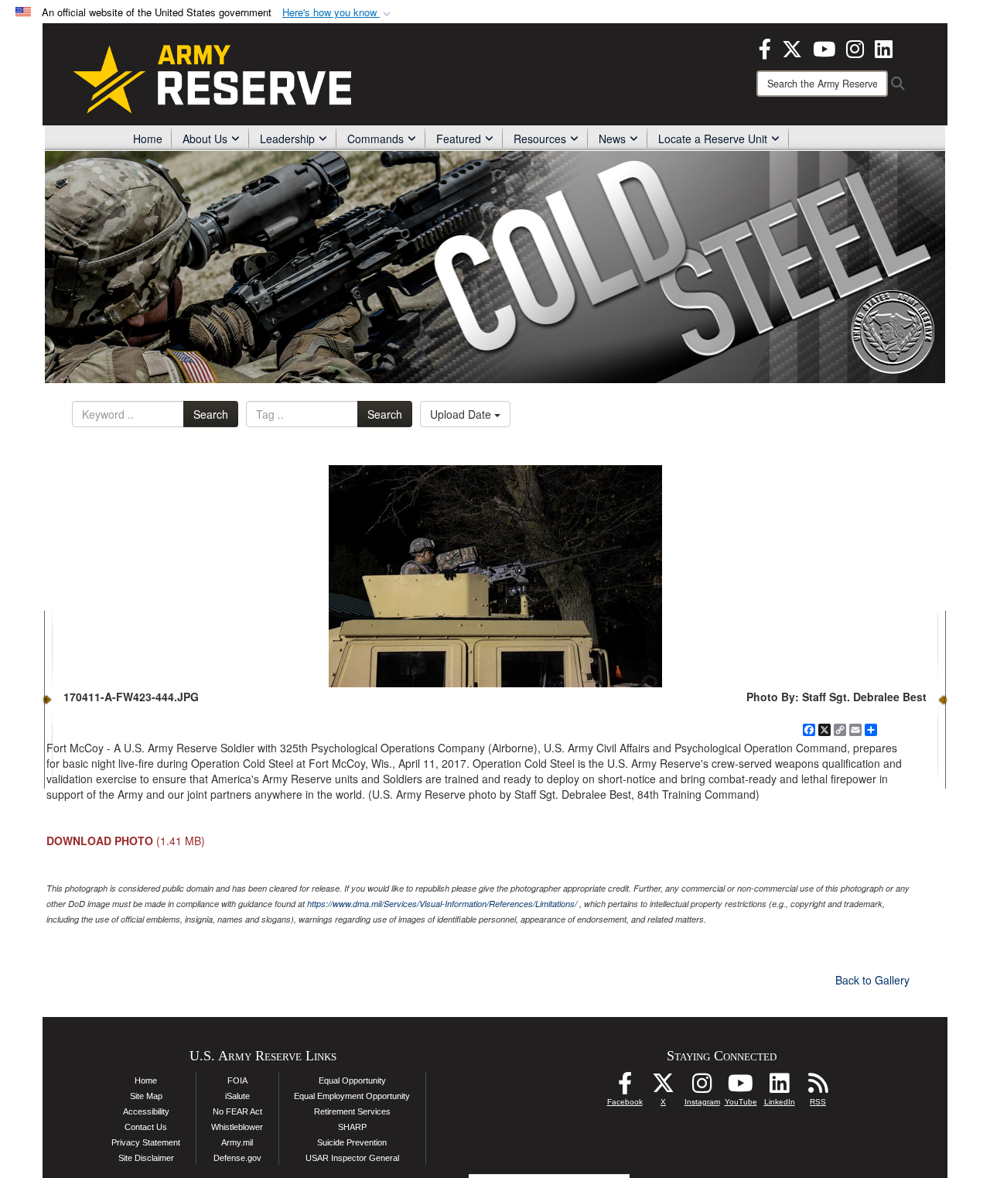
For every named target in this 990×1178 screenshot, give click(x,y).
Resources (540, 138)
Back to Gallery (872, 980)
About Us (205, 138)
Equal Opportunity (352, 1080)
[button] (338, 13)
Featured (458, 138)
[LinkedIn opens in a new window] (884, 47)
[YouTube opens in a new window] (824, 47)
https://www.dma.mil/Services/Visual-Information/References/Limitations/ (442, 903)
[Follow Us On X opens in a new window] (663, 1087)
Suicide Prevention (352, 1142)
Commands (375, 138)
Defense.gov (237, 1158)
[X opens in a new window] (792, 47)
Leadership (287, 138)
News (612, 138)
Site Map (146, 1096)
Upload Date (462, 414)
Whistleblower (237, 1127)
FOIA (237, 1080)
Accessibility (146, 1111)
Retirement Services (352, 1111)
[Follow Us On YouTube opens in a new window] (741, 1087)
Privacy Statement (145, 1142)
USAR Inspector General (352, 1158)
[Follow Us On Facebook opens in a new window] (625, 1087)
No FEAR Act (237, 1111)
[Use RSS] (818, 1087)
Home (147, 138)
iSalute (237, 1096)
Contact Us (146, 1127)
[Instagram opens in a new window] (855, 47)
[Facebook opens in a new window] (765, 47)
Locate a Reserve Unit (712, 138)
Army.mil (237, 1142)
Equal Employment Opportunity (352, 1096)
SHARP (352, 1127)
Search (210, 414)
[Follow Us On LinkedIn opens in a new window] (779, 1087)
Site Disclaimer (146, 1158)
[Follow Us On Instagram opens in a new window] (702, 1087)
